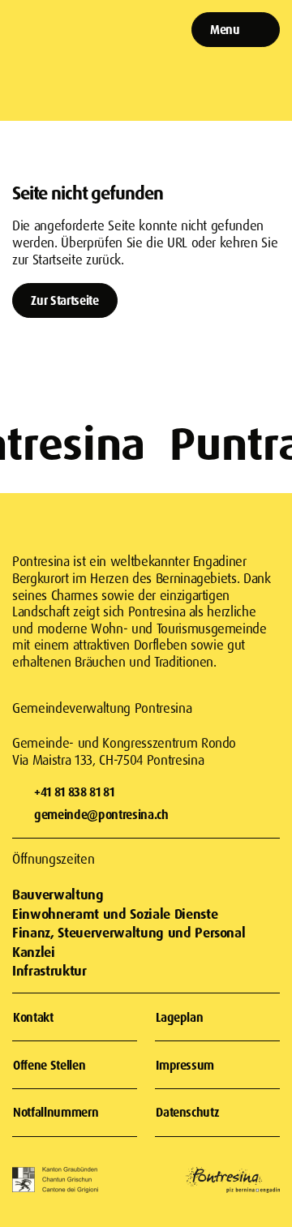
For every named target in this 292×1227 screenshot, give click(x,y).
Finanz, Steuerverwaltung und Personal (129, 932)
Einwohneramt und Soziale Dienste (114, 913)
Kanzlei (33, 951)
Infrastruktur (49, 970)
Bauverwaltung (58, 894)
